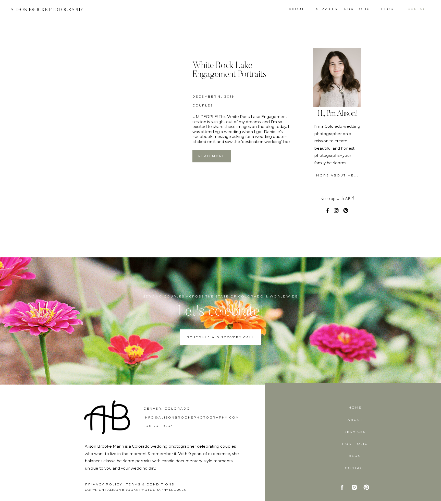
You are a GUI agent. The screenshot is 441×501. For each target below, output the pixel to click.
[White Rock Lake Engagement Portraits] (134, 112)
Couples (202, 105)
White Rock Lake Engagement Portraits (229, 70)
